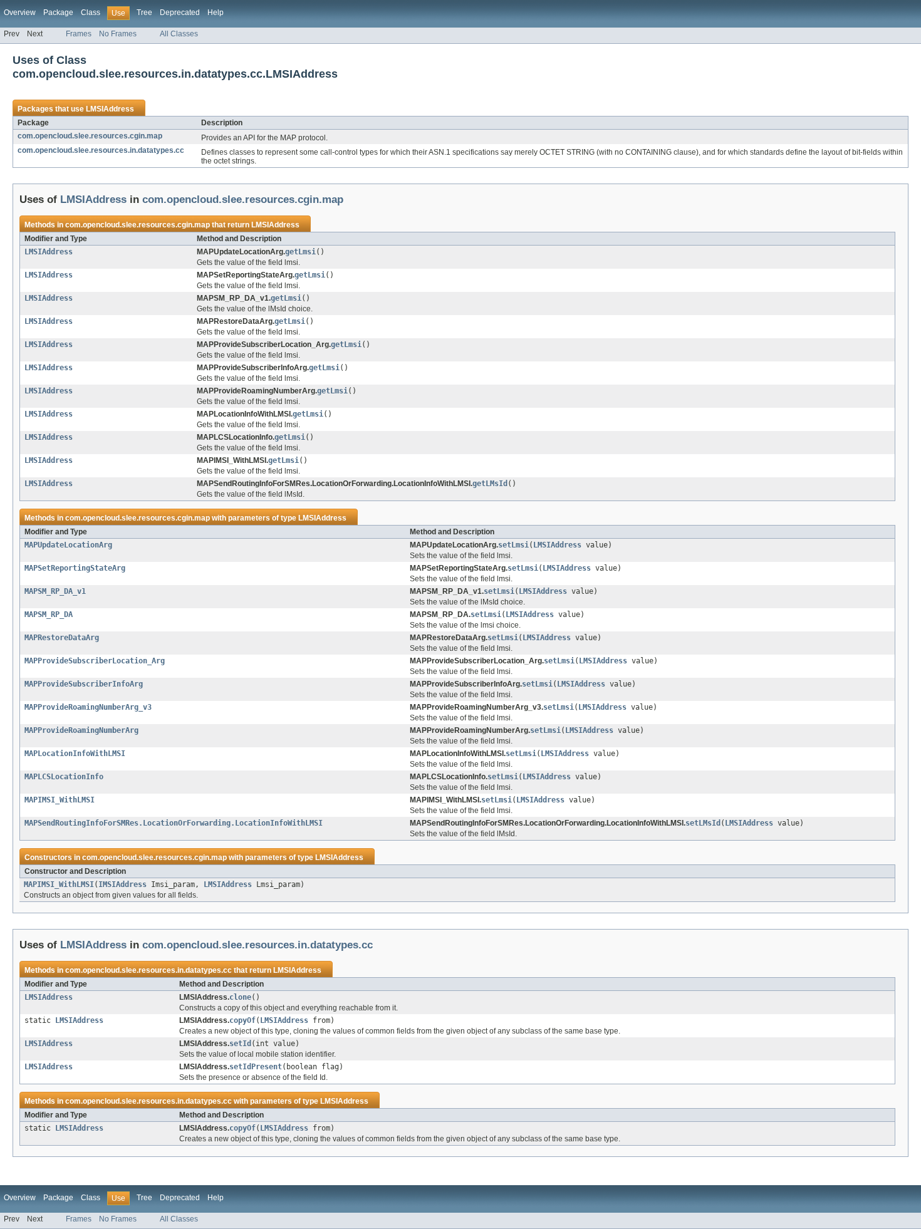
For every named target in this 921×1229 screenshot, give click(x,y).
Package (58, 12)
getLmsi (300, 251)
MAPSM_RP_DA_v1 (55, 591)
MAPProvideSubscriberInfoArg (83, 684)
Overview (20, 12)
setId (240, 1043)
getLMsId (489, 483)
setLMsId (703, 823)
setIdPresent (255, 1066)
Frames (78, 33)
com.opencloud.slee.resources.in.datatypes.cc (101, 150)
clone (240, 997)
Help (215, 12)
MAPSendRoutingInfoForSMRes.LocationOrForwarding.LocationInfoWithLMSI (173, 823)
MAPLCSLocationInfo (63, 776)
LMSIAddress (110, 109)
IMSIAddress (122, 884)
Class (90, 12)
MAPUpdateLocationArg (68, 545)
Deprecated (180, 12)
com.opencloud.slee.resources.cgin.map (90, 136)
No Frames (118, 33)
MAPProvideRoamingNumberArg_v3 (88, 707)
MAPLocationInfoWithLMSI (74, 753)
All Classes (179, 33)
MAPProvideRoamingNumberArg (81, 730)
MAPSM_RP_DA (48, 614)
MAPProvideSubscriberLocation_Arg (94, 660)
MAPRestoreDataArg (61, 637)
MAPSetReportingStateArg (74, 568)
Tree (144, 12)
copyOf (242, 1020)
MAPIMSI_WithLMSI (59, 800)
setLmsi (513, 545)
